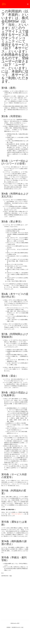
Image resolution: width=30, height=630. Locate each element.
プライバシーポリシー (17, 514)
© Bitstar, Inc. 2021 (15, 623)
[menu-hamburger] (28, 4)
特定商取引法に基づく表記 (17, 627)
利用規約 (9, 627)
